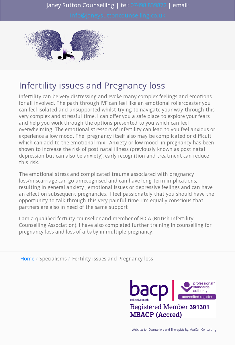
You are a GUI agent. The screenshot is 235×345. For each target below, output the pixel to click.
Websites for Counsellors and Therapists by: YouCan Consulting (174, 330)
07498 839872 (148, 5)
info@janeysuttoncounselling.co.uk (117, 15)
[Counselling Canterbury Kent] (66, 45)
